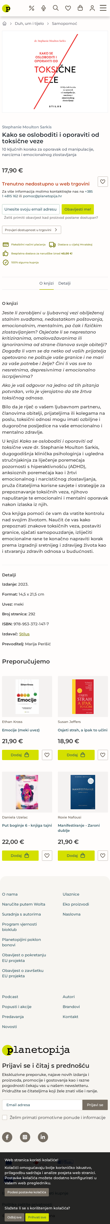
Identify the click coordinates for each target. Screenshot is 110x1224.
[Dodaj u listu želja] (103, 182)
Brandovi (71, 1006)
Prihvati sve (37, 1217)
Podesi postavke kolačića (26, 1192)
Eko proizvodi (76, 904)
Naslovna (72, 914)
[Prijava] (92, 8)
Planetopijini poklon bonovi (21, 942)
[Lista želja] (68, 8)
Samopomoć (64, 23)
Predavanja (13, 1016)
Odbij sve (14, 1217)
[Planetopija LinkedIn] (43, 1137)
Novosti (9, 1026)
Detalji (64, 283)
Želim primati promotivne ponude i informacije (58, 1117)
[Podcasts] (44, 8)
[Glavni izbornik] (103, 8)
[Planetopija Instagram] (25, 1137)
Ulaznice (71, 894)
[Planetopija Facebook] (7, 1137)
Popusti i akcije (16, 1006)
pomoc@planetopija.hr (42, 196)
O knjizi (46, 283)
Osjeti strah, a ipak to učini (82, 730)
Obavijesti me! (77, 209)
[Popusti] (32, 8)
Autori (69, 996)
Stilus (24, 633)
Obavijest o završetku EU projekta (22, 973)
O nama (10, 894)
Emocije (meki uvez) (21, 730)
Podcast (10, 996)
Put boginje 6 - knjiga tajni (27, 825)
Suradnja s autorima (21, 914)
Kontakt (70, 1016)
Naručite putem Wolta (23, 904)
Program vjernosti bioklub (19, 927)
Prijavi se (95, 1105)
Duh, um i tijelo (29, 23)
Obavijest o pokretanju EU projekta (24, 957)
